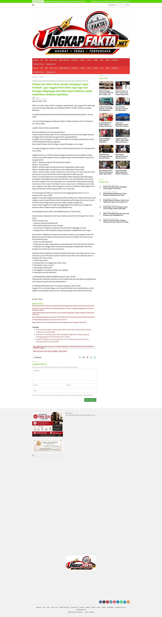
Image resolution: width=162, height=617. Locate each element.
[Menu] (33, 5)
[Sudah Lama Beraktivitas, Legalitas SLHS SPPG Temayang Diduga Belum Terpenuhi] (123, 117)
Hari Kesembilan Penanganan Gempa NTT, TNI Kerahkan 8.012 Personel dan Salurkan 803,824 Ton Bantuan (63, 317)
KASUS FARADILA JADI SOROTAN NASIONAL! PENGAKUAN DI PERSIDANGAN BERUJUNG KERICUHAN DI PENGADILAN (105, 140)
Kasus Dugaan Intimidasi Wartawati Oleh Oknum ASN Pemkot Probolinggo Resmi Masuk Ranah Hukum (122, 156)
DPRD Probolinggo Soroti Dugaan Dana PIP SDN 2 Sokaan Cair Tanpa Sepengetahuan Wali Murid (106, 92)
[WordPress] (110, 602)
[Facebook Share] (79, 357)
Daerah (89, 60)
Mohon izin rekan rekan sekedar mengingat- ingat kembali (50, 351)
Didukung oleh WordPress (75, 612)
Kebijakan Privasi (38, 64)
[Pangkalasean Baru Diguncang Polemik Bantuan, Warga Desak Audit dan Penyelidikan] (123, 165)
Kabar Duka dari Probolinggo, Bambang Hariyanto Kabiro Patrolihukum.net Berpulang (105, 156)
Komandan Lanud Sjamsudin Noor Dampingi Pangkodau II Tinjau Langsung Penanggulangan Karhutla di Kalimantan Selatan (103, 1)
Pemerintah (74, 60)
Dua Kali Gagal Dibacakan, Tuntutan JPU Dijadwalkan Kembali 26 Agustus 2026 (122, 108)
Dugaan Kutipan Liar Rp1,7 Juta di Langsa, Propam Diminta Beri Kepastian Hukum (122, 92)
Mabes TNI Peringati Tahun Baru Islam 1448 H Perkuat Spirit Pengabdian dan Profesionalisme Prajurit (116, 214)
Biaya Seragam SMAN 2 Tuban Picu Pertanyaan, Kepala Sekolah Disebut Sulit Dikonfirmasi (106, 172)
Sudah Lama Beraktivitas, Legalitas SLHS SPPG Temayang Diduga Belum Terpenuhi (122, 124)
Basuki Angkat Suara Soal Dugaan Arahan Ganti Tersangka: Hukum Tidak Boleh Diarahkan (115, 208)
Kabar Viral (53, 60)
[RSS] (128, 602)
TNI (41, 60)
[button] (128, 4)
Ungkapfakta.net (51, 64)
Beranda (35, 60)
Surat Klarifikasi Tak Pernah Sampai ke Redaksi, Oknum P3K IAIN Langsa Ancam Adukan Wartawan (105, 124)
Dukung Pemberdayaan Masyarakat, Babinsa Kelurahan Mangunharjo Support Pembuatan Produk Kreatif (63, 305)
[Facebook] (100, 602)
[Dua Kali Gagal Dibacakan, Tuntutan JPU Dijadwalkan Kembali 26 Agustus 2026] (123, 101)
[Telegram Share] (91, 357)
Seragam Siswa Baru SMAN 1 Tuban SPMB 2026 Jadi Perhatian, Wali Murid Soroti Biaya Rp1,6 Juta (123, 140)
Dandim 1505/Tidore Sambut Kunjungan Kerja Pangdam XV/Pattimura (115, 187)
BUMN (96, 60)
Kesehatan (62, 81)
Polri (46, 60)
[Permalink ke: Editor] (33, 98)
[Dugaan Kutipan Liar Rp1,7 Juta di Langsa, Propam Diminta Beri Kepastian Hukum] (123, 85)
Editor (37, 98)
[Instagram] (114, 602)
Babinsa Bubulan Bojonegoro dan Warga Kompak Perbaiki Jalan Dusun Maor (115, 194)
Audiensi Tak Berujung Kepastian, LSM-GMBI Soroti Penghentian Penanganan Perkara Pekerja (105, 108)
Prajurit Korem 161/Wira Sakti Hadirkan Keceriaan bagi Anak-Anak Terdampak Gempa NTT (59, 322)
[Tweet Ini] (83, 357)
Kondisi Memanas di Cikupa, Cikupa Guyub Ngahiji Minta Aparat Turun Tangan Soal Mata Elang (116, 201)
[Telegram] (124, 602)
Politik (107, 60)
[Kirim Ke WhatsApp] (94, 357)
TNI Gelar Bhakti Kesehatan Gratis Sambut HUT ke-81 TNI (49, 319)
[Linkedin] (117, 602)
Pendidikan (115, 60)
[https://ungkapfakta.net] (81, 32)
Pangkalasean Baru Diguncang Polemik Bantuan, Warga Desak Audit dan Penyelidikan (122, 172)
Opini (101, 60)
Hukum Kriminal (64, 60)
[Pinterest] (107, 602)
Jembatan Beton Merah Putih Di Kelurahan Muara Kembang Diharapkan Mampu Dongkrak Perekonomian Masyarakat (63, 313)
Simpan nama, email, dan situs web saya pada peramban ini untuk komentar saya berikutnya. (63, 395)
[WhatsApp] (121, 602)
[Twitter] (103, 602)
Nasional (82, 60)
